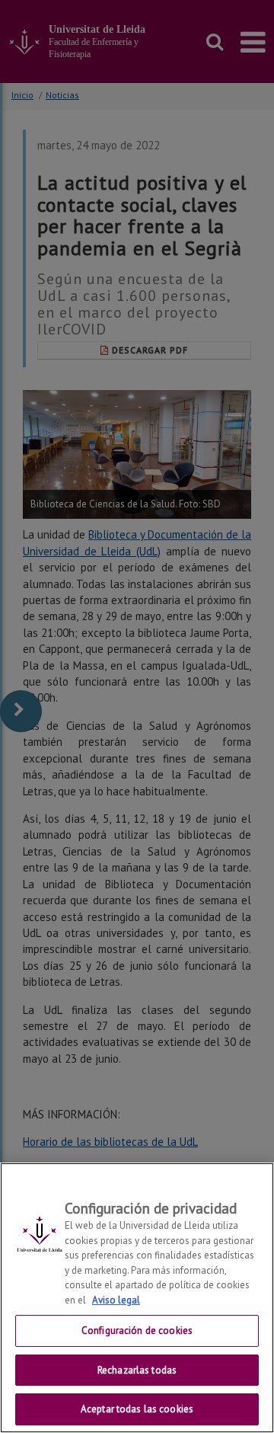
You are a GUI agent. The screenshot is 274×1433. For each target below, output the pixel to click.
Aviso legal (116, 1300)
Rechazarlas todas (137, 1370)
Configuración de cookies (137, 1330)
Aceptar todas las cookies (137, 1409)
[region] (137, 1298)
